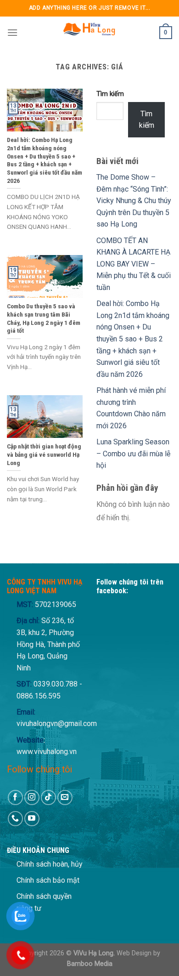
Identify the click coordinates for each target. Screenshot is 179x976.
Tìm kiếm (110, 94)
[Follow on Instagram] (31, 797)
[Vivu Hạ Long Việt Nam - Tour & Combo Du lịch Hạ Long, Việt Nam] (88, 33)
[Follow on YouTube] (31, 818)
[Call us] (15, 818)
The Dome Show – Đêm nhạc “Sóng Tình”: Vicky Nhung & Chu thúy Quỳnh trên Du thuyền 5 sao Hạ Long (133, 200)
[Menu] (12, 32)
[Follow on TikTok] (48, 797)
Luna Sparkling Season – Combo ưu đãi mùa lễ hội (133, 453)
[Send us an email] (65, 797)
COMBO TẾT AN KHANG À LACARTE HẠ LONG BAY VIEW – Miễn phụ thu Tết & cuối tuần (133, 264)
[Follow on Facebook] (15, 797)
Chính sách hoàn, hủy (50, 864)
